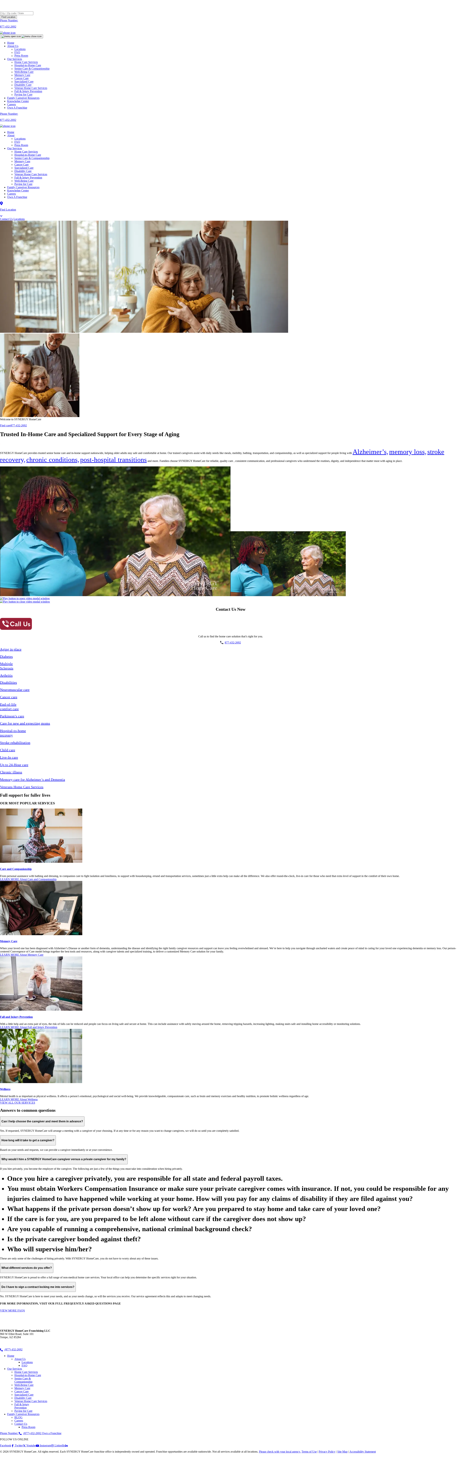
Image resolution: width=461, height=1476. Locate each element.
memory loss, (408, 451)
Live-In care (9, 757)
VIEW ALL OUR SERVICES (17, 1102)
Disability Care (23, 171)
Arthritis (6, 675)
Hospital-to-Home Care (27, 154)
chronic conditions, (52, 459)
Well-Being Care (23, 180)
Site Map (342, 1451)
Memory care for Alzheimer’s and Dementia (32, 780)
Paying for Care (23, 94)
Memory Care (22, 161)
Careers (11, 104)
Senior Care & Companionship (32, 158)
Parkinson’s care (12, 716)
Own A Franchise (17, 107)
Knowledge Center (18, 101)
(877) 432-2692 (13, 1349)
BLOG (18, 1417)
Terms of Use (309, 1451)
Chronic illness (11, 772)
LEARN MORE (28, 879)
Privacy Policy (327, 1451)
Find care (5, 425)
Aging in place (10, 649)
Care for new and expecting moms (25, 723)
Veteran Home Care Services (30, 174)
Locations (20, 138)
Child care (7, 750)
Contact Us (6, 219)
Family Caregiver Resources (23, 97)
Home (10, 42)
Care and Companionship (16, 869)
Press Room (21, 55)
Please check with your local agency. (280, 1451)
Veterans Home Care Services (21, 787)
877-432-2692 (19, 425)
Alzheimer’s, (370, 451)
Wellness (5, 1089)
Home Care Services (26, 151)
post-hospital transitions (113, 459)
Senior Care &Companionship (23, 1380)
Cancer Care (21, 164)
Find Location (8, 17)
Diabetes (6, 656)
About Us (12, 46)
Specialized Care (23, 167)
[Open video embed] (25, 598)
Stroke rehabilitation (15, 743)
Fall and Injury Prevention (16, 1016)
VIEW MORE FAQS (12, 1310)
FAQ (17, 141)
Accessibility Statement (362, 1451)
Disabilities (8, 682)
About (10, 135)
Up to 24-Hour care (14, 765)
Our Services (14, 148)
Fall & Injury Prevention (28, 177)
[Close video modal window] (25, 601)
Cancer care (8, 697)
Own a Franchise (51, 1433)
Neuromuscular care (15, 690)
